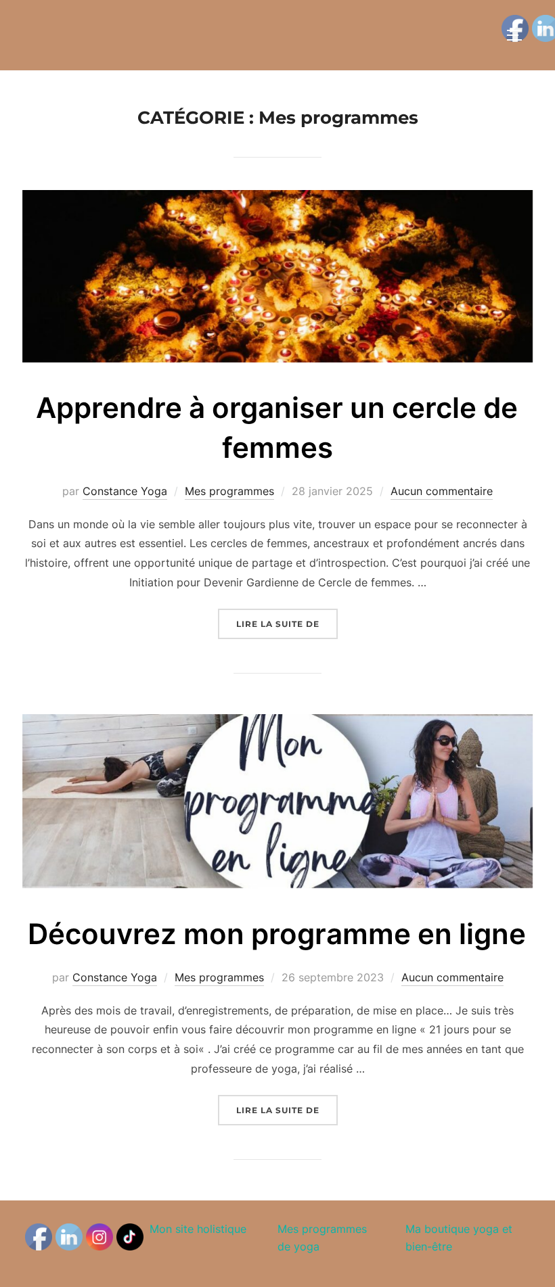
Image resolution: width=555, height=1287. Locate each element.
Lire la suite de (287, 623)
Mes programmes (229, 491)
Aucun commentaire (442, 491)
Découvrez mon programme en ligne (277, 933)
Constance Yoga (125, 491)
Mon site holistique (198, 1229)
